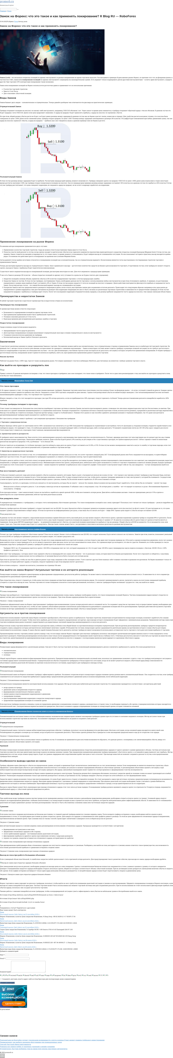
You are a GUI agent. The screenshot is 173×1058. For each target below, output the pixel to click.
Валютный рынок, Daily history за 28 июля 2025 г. (18, 947)
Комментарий (5, 972)
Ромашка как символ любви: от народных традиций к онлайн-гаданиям (27, 1047)
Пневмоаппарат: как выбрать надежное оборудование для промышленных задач (31, 1042)
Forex (16, 21)
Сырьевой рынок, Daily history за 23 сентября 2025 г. (19, 927)
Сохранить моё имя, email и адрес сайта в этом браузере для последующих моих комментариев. (39, 979)
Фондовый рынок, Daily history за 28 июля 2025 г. (18, 940)
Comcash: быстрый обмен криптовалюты (15, 1044)
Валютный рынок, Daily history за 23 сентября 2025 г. (19, 921)
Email (2, 958)
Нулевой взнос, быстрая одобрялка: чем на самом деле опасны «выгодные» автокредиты (33, 1049)
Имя (2, 955)
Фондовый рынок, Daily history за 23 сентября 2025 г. (20, 914)
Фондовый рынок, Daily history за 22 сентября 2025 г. (20, 934)
